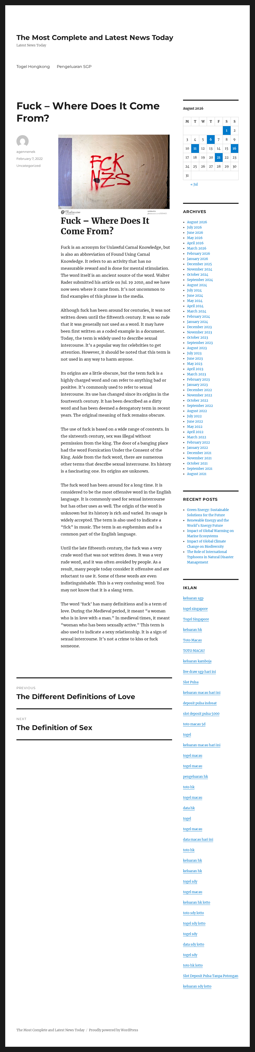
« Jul (194, 184)
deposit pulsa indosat (200, 703)
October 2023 (197, 337)
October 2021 (197, 463)
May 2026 (195, 238)
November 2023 (199, 332)
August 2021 (196, 474)
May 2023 (194, 364)
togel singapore (195, 609)
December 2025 (199, 264)
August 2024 (197, 285)
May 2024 (194, 301)
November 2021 (199, 458)
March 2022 (196, 437)
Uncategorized (28, 166)
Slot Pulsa (190, 682)
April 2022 (195, 432)
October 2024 (197, 274)
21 (218, 157)
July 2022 (194, 416)
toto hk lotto (193, 965)
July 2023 (194, 353)
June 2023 (195, 358)
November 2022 (199, 395)
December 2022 (199, 390)
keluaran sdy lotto (197, 986)
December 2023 (199, 327)
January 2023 (197, 385)
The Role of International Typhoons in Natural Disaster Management (210, 557)
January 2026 (197, 259)
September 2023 (200, 343)
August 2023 (197, 348)
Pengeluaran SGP (74, 66)
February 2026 (198, 254)
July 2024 (194, 290)
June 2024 (195, 295)
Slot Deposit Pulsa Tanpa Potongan (210, 976)
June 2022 (195, 421)
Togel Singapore (196, 619)
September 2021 (199, 469)
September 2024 (200, 280)
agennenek (25, 152)
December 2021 (199, 453)
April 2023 (195, 369)
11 (194, 148)
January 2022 (197, 448)
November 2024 (199, 269)
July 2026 (194, 227)
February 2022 (198, 442)
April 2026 (195, 243)
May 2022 (194, 427)
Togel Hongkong (33, 66)
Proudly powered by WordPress (113, 1030)
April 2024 (195, 306)
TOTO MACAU (194, 651)
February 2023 (198, 379)
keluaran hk (192, 630)
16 (234, 148)
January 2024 (197, 322)
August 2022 (197, 411)
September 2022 (200, 406)
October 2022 (197, 400)
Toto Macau (192, 640)
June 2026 (195, 233)
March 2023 (196, 374)
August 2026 (197, 222)
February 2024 (198, 316)
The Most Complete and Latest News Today (94, 37)
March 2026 (196, 248)
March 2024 (196, 311)
